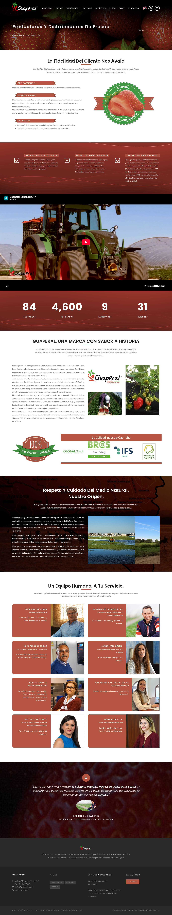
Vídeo (112, 8)
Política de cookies (22, 910)
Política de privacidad (47, 910)
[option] (124, 103)
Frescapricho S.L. (151, 910)
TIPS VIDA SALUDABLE (97, 881)
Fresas (60, 8)
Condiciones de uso (72, 910)
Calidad (87, 8)
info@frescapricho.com (24, 887)
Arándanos (73, 8)
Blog (121, 8)
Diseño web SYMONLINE (123, 910)
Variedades (57, 882)
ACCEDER (132, 882)
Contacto (133, 8)
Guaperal (47, 8)
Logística (100, 8)
